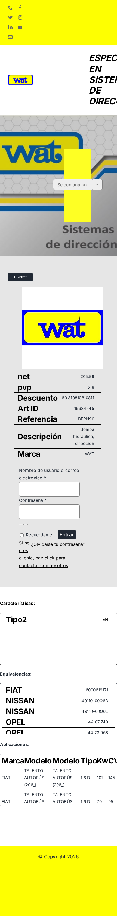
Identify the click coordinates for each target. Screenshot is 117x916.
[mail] (10, 37)
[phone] (10, 7)
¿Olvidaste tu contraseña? (58, 544)
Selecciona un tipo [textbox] (76, 184)
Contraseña (33, 500)
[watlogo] (20, 76)
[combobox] (78, 184)
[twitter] (10, 17)
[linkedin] (10, 27)
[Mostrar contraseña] (21, 524)
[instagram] (20, 17)
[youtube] (20, 27)
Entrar (67, 534)
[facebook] (20, 7)
